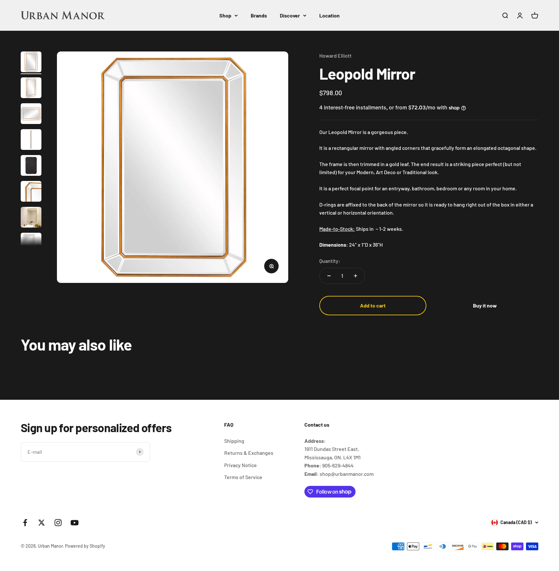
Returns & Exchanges (248, 453)
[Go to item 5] (31, 166)
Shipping (234, 441)
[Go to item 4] (31, 140)
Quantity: (329, 261)
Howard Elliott (335, 55)
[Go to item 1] (31, 62)
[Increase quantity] (355, 276)
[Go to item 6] (31, 192)
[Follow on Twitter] (41, 522)
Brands (259, 15)
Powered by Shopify (85, 546)
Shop (225, 15)
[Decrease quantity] (329, 276)
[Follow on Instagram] (58, 522)
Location (329, 15)
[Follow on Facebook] (25, 522)
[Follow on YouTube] (74, 522)
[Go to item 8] (31, 244)
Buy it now (485, 305)
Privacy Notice (240, 465)
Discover (290, 15)
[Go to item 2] (31, 88)
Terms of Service (243, 477)
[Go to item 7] (31, 218)
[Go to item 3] (31, 114)
